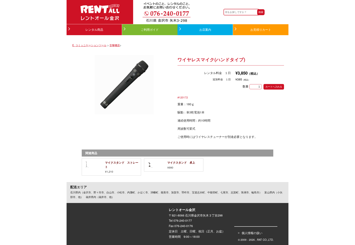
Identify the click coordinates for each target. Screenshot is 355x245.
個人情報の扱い (252, 233)
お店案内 (205, 29)
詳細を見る (111, 167)
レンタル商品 (94, 29)
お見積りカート (260, 29)
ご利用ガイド (150, 29)
